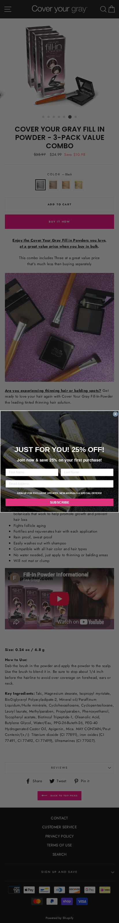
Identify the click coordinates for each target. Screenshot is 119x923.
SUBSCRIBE (59, 502)
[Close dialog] (116, 414)
